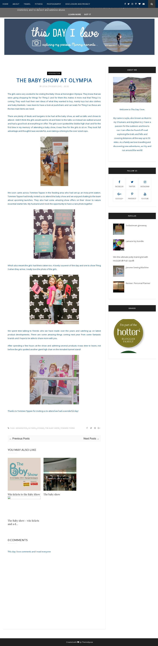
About (16, 4)
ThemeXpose (87, 642)
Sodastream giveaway (136, 225)
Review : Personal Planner (138, 283)
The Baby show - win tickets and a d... (23, 522)
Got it (87, 14)
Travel (27, 4)
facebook (119, 186)
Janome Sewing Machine (137, 267)
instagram (144, 186)
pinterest (132, 198)
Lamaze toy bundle (135, 241)
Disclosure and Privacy (77, 4)
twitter (132, 186)
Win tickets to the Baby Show (24, 494)
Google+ (119, 198)
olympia (32, 428)
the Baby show (52, 428)
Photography (54, 4)
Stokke (40, 428)
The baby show (52, 494)
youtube (145, 198)
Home (5, 4)
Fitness (39, 4)
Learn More (74, 14)
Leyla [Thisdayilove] (52, 86)
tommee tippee (67, 428)
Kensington (54, 73)
